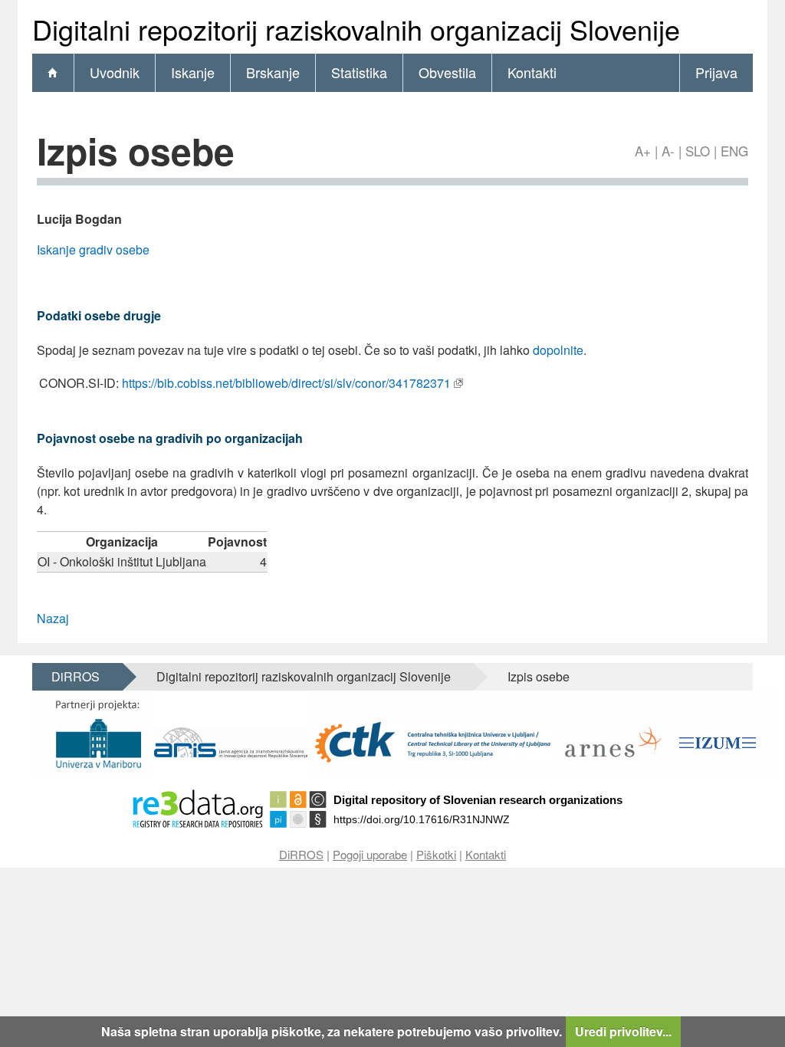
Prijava (716, 72)
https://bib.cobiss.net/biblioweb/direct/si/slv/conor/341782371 (286, 383)
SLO (697, 150)
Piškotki (436, 854)
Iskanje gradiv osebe (93, 249)
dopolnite (558, 350)
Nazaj (53, 618)
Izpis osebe (538, 676)
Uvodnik (115, 72)
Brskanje (273, 72)
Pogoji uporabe (370, 854)
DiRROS (75, 676)
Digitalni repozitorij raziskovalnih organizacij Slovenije (303, 676)
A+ (643, 150)
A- (668, 150)
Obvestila (447, 72)
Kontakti (532, 72)
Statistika (359, 72)
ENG (734, 150)
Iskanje (193, 72)
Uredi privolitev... (623, 1031)
